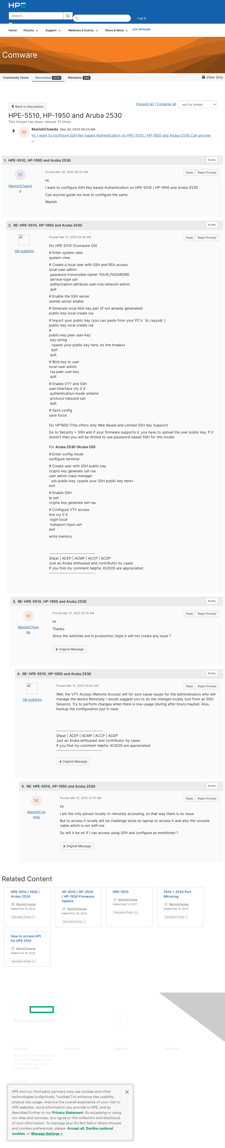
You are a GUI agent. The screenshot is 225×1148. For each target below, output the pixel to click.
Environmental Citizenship (82, 1075)
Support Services (126, 1055)
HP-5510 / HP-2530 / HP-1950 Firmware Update (78, 896)
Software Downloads (129, 1075)
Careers (69, 1062)
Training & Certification (130, 1068)
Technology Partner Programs (186, 1075)
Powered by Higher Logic (163, 1139)
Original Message (71, 649)
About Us (70, 1055)
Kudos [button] (212, 159)
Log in (141, 18)
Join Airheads (141, 29)
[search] (68, 16)
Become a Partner (178, 1062)
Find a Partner (175, 1055)
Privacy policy (74, 1081)
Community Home (16, 77)
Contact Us (72, 1068)
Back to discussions (29, 106)
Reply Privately (207, 172)
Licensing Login (125, 1081)
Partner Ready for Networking (186, 1068)
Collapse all (166, 104)
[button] (127, 1091)
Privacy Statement (67, 1112)
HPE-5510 (121, 892)
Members (78, 77)
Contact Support (126, 1062)
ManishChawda (26, 904)
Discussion (47, 77)
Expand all (145, 104)
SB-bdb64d (24, 251)
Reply (189, 172)
